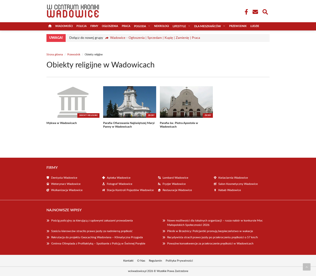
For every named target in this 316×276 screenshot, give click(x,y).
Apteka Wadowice (118, 177)
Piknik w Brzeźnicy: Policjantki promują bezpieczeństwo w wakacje (210, 231)
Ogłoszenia (110, 26)
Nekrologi (161, 26)
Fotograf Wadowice (119, 183)
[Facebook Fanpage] (245, 11)
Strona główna (54, 54)
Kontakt (128, 260)
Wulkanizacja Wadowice (66, 190)
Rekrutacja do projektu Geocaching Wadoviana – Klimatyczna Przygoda (97, 237)
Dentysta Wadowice (64, 177)
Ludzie (254, 26)
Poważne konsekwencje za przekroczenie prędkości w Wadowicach (210, 243)
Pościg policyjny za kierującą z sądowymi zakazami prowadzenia (92, 220)
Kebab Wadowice (229, 190)
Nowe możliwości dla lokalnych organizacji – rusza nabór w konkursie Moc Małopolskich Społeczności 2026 (215, 222)
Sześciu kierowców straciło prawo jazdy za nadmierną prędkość (92, 231)
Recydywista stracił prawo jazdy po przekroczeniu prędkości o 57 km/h (212, 237)
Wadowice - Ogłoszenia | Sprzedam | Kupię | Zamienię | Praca (155, 38)
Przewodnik (238, 26)
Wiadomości (64, 26)
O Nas (141, 260)
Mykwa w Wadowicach (61, 123)
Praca (126, 26)
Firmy (94, 26)
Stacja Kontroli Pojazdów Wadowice (130, 190)
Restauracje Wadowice (177, 190)
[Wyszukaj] (265, 11)
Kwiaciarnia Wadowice (233, 177)
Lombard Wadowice (175, 177)
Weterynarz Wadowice (65, 183)
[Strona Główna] (49, 26)
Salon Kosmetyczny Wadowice (238, 183)
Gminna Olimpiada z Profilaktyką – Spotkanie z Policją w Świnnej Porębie (98, 243)
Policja (81, 26)
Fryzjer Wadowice (174, 183)
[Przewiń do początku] (307, 267)
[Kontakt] (255, 11)
